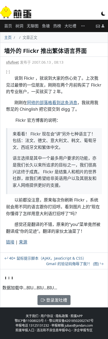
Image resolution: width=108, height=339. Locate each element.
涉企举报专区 (83, 330)
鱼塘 (46, 25)
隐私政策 (62, 316)
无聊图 (33, 25)
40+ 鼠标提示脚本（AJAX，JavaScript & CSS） (47, 258)
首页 (8, 25)
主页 (8, 37)
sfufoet (12, 62)
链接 (10, 242)
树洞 (19, 25)
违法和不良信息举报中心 (54, 330)
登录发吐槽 (56, 300)
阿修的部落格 (39, 102)
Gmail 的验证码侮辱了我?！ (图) (73, 263)
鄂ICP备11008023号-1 (31, 320)
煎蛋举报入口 (24, 330)
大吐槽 (70, 25)
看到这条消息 (64, 102)
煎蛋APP (77, 316)
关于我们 (32, 316)
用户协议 (47, 316)
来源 (23, 242)
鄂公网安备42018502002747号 (71, 320)
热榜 (57, 25)
